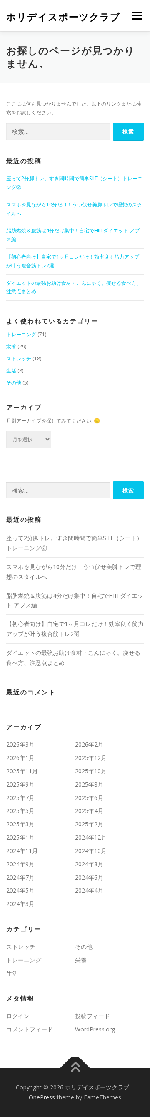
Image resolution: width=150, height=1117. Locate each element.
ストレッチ (18, 358)
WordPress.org (95, 1029)
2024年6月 (89, 877)
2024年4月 (89, 890)
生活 (11, 370)
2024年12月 (91, 837)
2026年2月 (89, 744)
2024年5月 (20, 890)
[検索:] (58, 131)
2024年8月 (89, 864)
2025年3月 (20, 824)
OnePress (42, 1097)
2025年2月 (89, 824)
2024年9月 (20, 864)
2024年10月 (91, 851)
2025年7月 (20, 798)
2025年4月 (89, 811)
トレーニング (21, 334)
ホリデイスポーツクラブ (63, 16)
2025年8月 (89, 784)
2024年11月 (22, 851)
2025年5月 (20, 811)
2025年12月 (91, 758)
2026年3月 (20, 744)
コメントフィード (29, 1029)
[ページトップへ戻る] (75, 1068)
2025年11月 (22, 771)
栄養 (11, 346)
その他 (13, 382)
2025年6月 (89, 798)
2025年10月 (91, 771)
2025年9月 (20, 784)
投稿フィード (92, 1016)
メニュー (136, 15)
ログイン (18, 1016)
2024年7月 (20, 877)
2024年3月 (20, 904)
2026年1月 (20, 758)
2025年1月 (20, 837)
